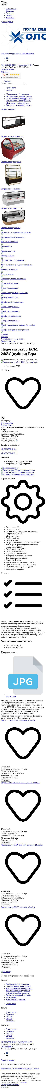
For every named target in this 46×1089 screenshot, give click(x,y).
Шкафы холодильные (10, 320)
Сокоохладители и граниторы (13, 279)
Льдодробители (7, 255)
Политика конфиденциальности (25, 1068)
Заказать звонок (7, 1060)
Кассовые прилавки (9, 242)
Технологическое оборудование (19, 98)
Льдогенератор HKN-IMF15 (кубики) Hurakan (20, 783)
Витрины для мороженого (12, 136)
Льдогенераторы (8, 251)
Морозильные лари (9, 269)
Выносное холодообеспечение (19, 105)
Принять (4, 1087)
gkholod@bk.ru (7, 22)
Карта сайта (6, 1068)
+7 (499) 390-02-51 (8, 65)
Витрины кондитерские (11, 162)
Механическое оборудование (18, 101)
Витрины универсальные (11, 208)
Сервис (9, 15)
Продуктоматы (7, 274)
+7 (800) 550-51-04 (24, 65)
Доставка (10, 11)
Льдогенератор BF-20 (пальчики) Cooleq (18, 720)
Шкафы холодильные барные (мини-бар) (18, 325)
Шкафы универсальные (11, 316)
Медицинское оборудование (13, 260)
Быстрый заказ (7, 425)
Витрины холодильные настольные (16, 232)
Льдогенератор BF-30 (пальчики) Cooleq (18, 907)
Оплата (9, 13)
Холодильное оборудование (18, 94)
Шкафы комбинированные (12, 302)
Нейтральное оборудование (17, 103)
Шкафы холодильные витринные (15, 330)
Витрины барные (8, 109)
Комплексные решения (15, 999)
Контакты (10, 17)
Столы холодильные (9, 288)
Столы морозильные (9, 283)
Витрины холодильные (10, 228)
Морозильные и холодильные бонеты (16, 265)
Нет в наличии (7, 423)
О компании (11, 9)
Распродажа (11, 997)
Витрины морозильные (10, 189)
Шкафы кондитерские (10, 307)
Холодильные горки (9, 297)
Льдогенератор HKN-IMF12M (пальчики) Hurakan (22, 845)
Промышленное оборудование (19, 96)
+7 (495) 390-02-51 (8, 453)
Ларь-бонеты (6, 246)
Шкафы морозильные (10, 311)
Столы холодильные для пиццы (14, 293)
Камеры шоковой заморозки (13, 237)
